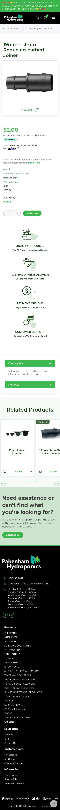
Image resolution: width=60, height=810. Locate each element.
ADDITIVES (10, 641)
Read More (34, 162)
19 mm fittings (11, 182)
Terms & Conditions (14, 783)
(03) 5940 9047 (15, 578)
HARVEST (9, 700)
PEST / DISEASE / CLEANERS (19, 684)
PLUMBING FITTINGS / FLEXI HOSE (23, 692)
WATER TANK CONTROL (17, 696)
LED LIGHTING (12, 654)
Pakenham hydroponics (16, 173)
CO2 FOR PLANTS (13, 705)
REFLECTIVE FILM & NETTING (20, 679)
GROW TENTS (11, 667)
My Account (10, 755)
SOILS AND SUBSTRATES (17, 645)
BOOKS (8, 713)
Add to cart (32, 213)
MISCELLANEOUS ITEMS (17, 717)
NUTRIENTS (10, 637)
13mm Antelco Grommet (17, 451)
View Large (27, 110)
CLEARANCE (11, 633)
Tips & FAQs (10, 775)
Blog (6, 739)
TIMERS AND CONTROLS (17, 675)
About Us (9, 734)
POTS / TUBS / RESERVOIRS (19, 688)
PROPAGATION (12, 650)
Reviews (14, 384)
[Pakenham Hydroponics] (30, 566)
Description (16, 363)
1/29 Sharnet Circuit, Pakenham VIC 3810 (28, 583)
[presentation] (3, 484)
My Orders (9, 759)
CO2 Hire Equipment (15, 709)
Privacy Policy (11, 779)
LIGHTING (9, 658)
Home (6, 28)
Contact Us (13, 535)
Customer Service (13, 763)
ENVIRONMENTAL (14, 662)
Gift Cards (9, 722)
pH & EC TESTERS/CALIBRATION (21, 671)
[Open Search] (37, 17)
